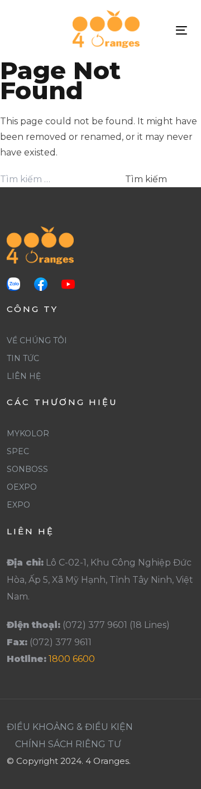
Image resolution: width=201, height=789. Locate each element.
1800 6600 (72, 659)
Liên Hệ (24, 376)
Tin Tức (23, 358)
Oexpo (22, 487)
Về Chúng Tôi (37, 340)
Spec (18, 451)
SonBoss (27, 469)
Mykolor (28, 433)
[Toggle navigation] (181, 30)
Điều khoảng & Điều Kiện (70, 727)
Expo (18, 505)
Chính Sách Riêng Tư (68, 744)
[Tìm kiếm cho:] (61, 179)
